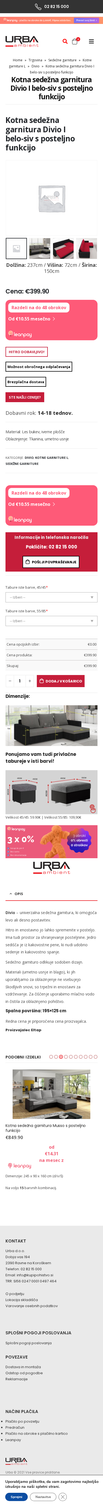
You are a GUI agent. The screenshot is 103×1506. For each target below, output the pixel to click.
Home (18, 60)
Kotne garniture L (51, 458)
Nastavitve (43, 1497)
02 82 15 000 (31, 1269)
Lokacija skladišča (21, 1299)
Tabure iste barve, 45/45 (26, 587)
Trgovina (35, 60)
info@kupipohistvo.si (35, 1275)
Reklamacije (16, 1379)
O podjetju (14, 1293)
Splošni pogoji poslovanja (28, 1343)
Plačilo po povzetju (22, 1421)
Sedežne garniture (62, 60)
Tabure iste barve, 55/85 (26, 610)
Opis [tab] (19, 893)
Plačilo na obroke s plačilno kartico (36, 1433)
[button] (51, 1057)
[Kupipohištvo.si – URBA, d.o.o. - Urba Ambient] (21, 41)
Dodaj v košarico (64, 681)
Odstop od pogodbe (24, 1373)
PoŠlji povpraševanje (54, 562)
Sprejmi (16, 1497)
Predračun (14, 1427)
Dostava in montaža (23, 1367)
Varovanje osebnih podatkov (31, 1306)
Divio (36, 66)
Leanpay (13, 1439)
